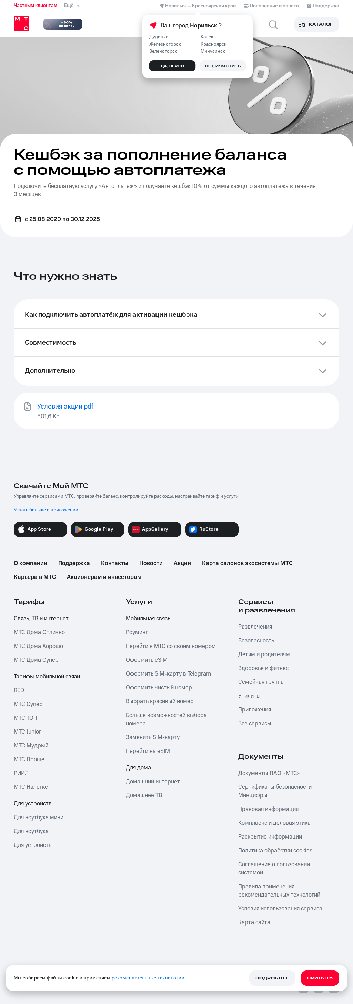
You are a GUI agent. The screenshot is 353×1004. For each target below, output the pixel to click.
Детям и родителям (264, 654)
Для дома (138, 768)
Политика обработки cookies (275, 851)
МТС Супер (28, 704)
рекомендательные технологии (148, 978)
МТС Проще (29, 759)
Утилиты (249, 696)
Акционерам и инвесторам (104, 577)
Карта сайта (254, 922)
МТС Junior (27, 732)
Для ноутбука (31, 831)
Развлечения (255, 627)
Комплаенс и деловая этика (274, 823)
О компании (30, 563)
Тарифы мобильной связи (47, 676)
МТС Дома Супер (36, 660)
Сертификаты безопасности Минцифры (275, 791)
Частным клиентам (35, 5)
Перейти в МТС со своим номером (171, 646)
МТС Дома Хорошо (38, 646)
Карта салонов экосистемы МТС (247, 563)
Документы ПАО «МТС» (269, 773)
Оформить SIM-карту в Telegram (168, 674)
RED (19, 690)
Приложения (254, 710)
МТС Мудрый (31, 746)
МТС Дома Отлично (39, 632)
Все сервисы (254, 723)
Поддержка (74, 563)
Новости (151, 563)
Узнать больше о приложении (46, 510)
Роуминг (137, 632)
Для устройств (33, 804)
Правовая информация (268, 809)
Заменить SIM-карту (153, 737)
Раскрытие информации (270, 837)
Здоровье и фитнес (263, 668)
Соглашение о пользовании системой (274, 868)
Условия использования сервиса (280, 909)
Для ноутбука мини (38, 817)
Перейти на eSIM (148, 751)
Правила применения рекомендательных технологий (279, 890)
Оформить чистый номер (159, 687)
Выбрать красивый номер (160, 701)
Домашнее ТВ (144, 795)
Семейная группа (261, 682)
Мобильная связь (148, 618)
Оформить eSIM (147, 660)
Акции (182, 563)
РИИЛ (21, 773)
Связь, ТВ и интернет (41, 618)
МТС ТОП (25, 718)
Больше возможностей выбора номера (166, 719)
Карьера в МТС (35, 577)
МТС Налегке (31, 787)
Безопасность (256, 641)
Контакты (114, 563)
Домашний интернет (153, 781)
